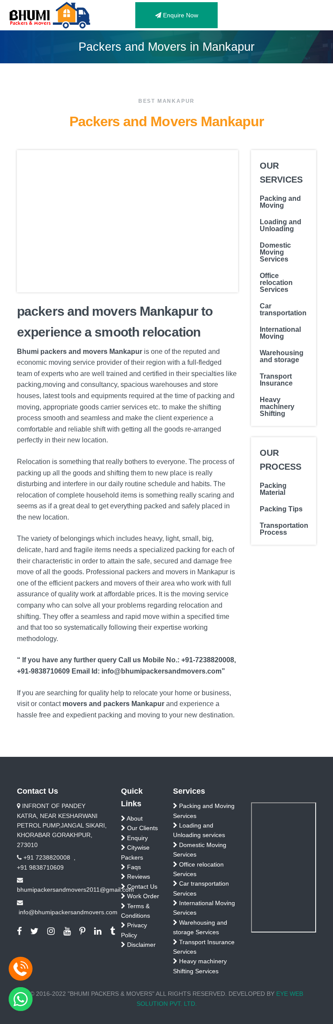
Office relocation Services (276, 282)
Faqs (133, 867)
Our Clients (141, 827)
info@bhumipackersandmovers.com (68, 912)
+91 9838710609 (40, 867)
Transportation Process (283, 529)
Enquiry (136, 837)
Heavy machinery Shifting (277, 406)
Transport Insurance (276, 380)
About (134, 818)
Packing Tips (281, 509)
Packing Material (273, 489)
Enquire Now (179, 15)
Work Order (142, 896)
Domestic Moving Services (275, 252)
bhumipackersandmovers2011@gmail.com (75, 889)
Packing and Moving (280, 202)
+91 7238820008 (46, 857)
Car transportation (283, 310)
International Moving (280, 333)
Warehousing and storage (282, 356)
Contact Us (141, 886)
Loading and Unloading (280, 225)
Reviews (137, 876)
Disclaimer (140, 944)
